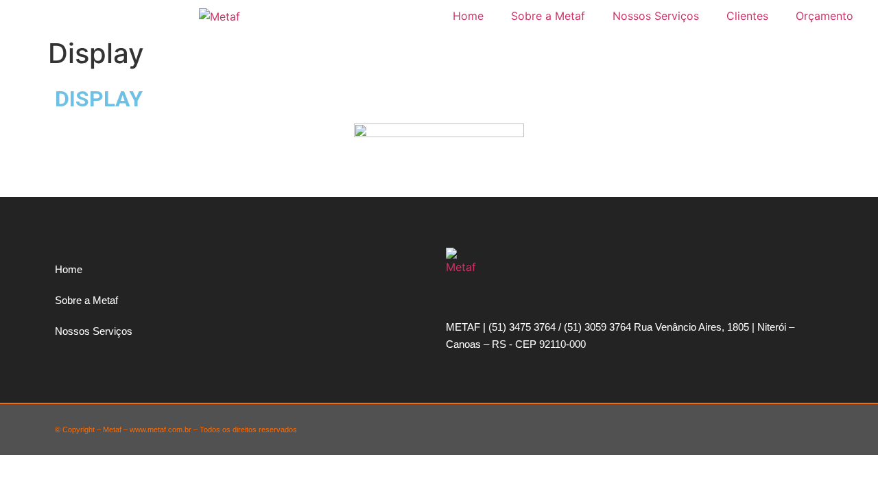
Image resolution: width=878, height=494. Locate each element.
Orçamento (824, 16)
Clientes (747, 16)
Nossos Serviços (656, 16)
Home (468, 16)
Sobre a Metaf (548, 16)
